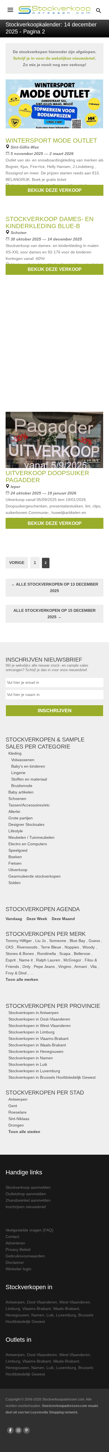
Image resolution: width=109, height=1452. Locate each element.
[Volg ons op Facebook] (10, 1430)
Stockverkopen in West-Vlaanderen (39, 1025)
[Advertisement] (54, 349)
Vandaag (14, 918)
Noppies (72, 947)
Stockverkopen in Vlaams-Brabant (38, 1038)
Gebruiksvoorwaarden (25, 1256)
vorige (16, 562)
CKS (9, 947)
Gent (12, 1105)
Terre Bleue (51, 947)
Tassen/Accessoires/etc (29, 805)
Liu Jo (40, 940)
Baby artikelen (21, 792)
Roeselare (17, 1112)
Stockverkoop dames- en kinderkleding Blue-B (50, 222)
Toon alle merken (22, 979)
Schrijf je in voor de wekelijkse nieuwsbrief (54, 58)
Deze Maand (63, 918)
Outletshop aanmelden (26, 1194)
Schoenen (17, 798)
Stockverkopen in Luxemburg (34, 1071)
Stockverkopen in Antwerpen (33, 1012)
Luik (50, 1315)
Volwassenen (22, 760)
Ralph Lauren (48, 960)
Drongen (16, 1125)
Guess (94, 940)
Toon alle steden (24, 1131)
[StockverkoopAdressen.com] (54, 10)
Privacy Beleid (18, 1249)
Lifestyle (15, 831)
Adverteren (15, 1243)
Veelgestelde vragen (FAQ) (29, 1230)
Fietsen (15, 863)
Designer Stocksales (26, 824)
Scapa (64, 953)
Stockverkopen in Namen (30, 1058)
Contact (12, 1236)
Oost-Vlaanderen (42, 1302)
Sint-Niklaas (18, 1118)
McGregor (72, 960)
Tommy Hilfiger (19, 940)
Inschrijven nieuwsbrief (26, 1206)
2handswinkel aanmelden (28, 1200)
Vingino (64, 966)
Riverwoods (27, 947)
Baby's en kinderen (28, 766)
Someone (57, 940)
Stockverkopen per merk (46, 934)
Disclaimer (15, 1262)
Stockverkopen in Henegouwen (35, 1051)
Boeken (15, 857)
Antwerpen (17, 1099)
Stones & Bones (20, 953)
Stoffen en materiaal (29, 779)
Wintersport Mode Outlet (51, 140)
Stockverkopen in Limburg (31, 1032)
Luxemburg (66, 1315)
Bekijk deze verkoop (55, 190)
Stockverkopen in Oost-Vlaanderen (39, 1019)
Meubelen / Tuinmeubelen (31, 837)
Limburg (13, 1308)
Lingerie (18, 772)
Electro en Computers (27, 844)
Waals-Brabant (66, 1308)
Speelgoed (17, 850)
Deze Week (37, 918)
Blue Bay (77, 940)
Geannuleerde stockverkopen (34, 876)
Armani (80, 966)
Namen (37, 1315)
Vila (93, 966)
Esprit (11, 960)
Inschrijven (55, 710)
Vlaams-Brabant (36, 1308)
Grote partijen (20, 818)
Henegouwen (17, 1315)
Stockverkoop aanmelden (28, 1187)
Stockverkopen (53, 1006)
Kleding (15, 753)
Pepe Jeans (44, 966)
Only (26, 966)
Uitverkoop (17, 869)
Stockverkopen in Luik (27, 1064)
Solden (14, 882)
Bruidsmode (21, 785)
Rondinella (46, 953)
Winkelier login (18, 1269)
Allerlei (14, 811)
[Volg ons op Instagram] (18, 1430)
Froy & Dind (16, 973)
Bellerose (82, 953)
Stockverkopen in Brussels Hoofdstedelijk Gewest (52, 1077)
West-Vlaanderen (74, 1302)
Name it (26, 960)
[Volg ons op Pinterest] (26, 1430)
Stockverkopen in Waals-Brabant (37, 1045)
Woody (88, 947)
